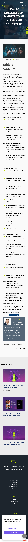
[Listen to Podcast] (27, 28)
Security (14, 488)
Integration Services (14, 486)
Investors (14, 503)
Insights (14, 508)
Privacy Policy (11, 524)
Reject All (14, 536)
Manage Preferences (14, 528)
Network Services (14, 484)
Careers (14, 499)
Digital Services (14, 480)
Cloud (14, 478)
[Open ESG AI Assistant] (24, 536)
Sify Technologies (7, 59)
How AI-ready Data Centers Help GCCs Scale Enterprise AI (13, 386)
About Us (14, 506)
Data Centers (14, 482)
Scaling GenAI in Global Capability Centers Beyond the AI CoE (14, 443)
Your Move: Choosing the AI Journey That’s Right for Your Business (12, 415)
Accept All (14, 532)
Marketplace (14, 491)
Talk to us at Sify (14, 315)
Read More (7, 390)
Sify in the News (14, 501)
